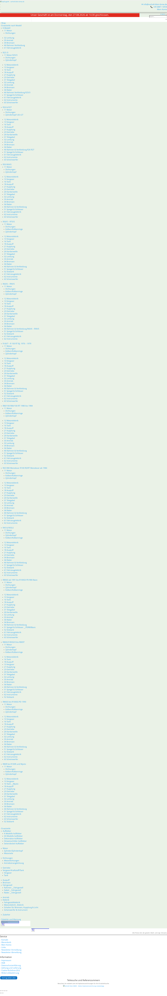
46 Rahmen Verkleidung (14, 45)
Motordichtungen (11, 860)
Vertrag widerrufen (9, 978)
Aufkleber (7, 831)
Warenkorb (6, 942)
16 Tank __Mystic (11, 783)
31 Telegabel (9, 80)
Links (3, 947)
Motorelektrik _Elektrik (14, 905)
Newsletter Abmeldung (11, 952)
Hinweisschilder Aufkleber (15, 841)
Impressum (6, 960)
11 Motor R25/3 (10, 55)
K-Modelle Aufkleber (13, 833)
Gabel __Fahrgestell (12, 890)
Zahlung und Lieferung (11, 968)
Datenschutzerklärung (11, 965)
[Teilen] (4, 990)
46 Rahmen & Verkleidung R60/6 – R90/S (21, 328)
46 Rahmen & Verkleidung (15, 206)
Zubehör (6, 914)
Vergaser (8, 872)
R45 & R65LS (8, 527)
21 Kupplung (9, 75)
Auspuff (6, 880)
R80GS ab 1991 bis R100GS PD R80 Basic (20, 580)
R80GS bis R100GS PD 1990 (14, 701)
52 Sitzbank (9, 271)
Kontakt (4, 939)
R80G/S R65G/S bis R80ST (14, 642)
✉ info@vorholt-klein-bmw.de (154, 4)
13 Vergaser (9, 67)
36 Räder (8, 90)
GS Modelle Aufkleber (13, 836)
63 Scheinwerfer (11, 102)
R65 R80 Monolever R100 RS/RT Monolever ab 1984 (25, 468)
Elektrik (6, 900)
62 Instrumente (10, 100)
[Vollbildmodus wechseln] (2, 990)
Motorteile (8, 853)
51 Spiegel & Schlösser (13, 95)
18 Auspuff (8, 72)
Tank (6, 875)
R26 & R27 (7, 107)
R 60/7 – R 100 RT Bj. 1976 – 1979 (17, 343)
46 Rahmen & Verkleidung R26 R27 (19, 149)
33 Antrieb (8, 40)
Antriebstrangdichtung (14, 863)
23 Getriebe (9, 77)
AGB (3, 963)
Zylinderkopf (10, 60)
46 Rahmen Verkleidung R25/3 (17, 92)
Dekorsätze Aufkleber (13, 838)
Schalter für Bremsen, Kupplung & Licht (21, 907)
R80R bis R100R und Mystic (14, 764)
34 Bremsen (9, 42)
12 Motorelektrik (11, 64)
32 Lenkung (9, 37)
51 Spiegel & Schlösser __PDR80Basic (20, 627)
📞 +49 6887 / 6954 (158, 7)
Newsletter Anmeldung (11, 949)
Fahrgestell (7, 885)
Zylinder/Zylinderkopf (13, 850)
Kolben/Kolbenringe (14, 229)
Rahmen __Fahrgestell (13, 887)
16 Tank (7, 69)
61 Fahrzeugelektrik (12, 47)
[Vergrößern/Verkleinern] (1, 990)
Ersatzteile (5, 828)
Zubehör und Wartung (11, 919)
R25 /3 (5, 52)
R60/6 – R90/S (9, 284)
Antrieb (6, 897)
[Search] (3, 924)
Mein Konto (162, 9)
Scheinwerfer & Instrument (16, 910)
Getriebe (6, 867)
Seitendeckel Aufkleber (14, 843)
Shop (3, 23)
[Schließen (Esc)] (6, 990)
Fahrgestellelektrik (12, 902)
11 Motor (8, 30)
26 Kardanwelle (11, 134)
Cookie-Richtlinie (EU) (10, 970)
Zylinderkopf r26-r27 (14, 114)
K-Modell (6, 28)
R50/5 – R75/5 (9, 221)
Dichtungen (10, 33)
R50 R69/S (7, 164)
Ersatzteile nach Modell (11, 25)
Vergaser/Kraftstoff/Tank (13, 870)
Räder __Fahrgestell (12, 892)
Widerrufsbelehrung (10, 973)
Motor (5, 848)
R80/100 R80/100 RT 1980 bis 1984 (18, 405)
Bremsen (7, 882)
